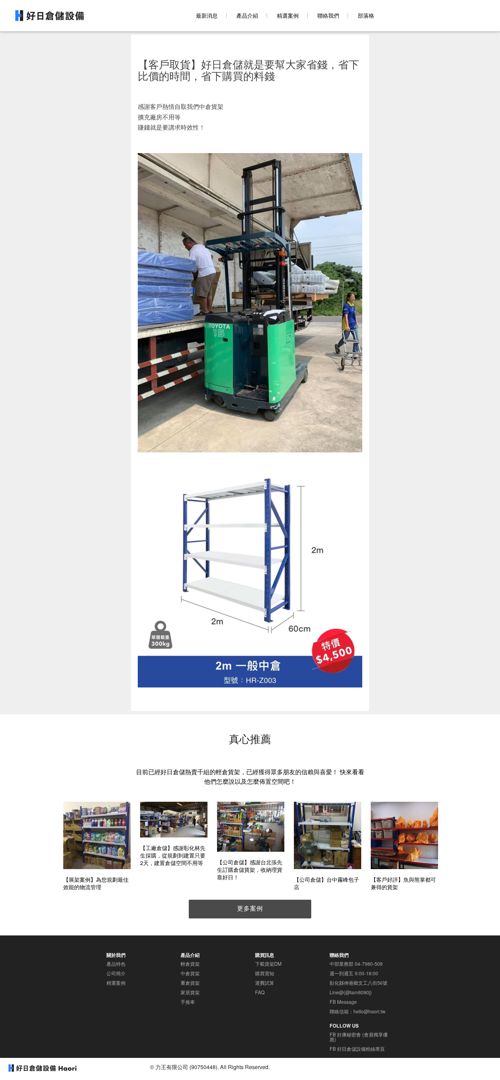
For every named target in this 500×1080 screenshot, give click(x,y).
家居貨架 (190, 992)
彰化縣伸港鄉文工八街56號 (358, 982)
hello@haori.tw (369, 1011)
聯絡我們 (328, 15)
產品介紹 (247, 15)
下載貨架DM (268, 963)
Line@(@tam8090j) (351, 992)
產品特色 (116, 963)
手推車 (188, 1001)
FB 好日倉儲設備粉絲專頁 (357, 1048)
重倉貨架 (190, 982)
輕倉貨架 (190, 963)
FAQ (260, 992)
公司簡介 (116, 973)
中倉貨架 (190, 973)
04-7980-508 (369, 963)
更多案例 (250, 907)
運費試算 (264, 982)
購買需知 (264, 973)
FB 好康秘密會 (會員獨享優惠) (359, 1037)
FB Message (343, 1001)
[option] (97, 847)
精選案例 (288, 15)
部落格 (366, 15)
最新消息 (207, 15)
